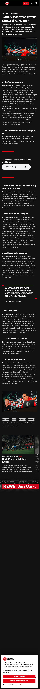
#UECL (14, 419)
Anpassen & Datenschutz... (11, 685)
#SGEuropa (22, 419)
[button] (36, 3)
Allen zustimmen (19, 676)
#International (6, 422)
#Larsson (5, 426)
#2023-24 (31, 419)
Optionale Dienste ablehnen (19, 681)
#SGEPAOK (6, 419)
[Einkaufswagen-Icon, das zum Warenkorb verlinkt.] (32, 3)
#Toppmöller (30, 422)
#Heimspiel (14, 426)
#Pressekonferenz (18, 422)
